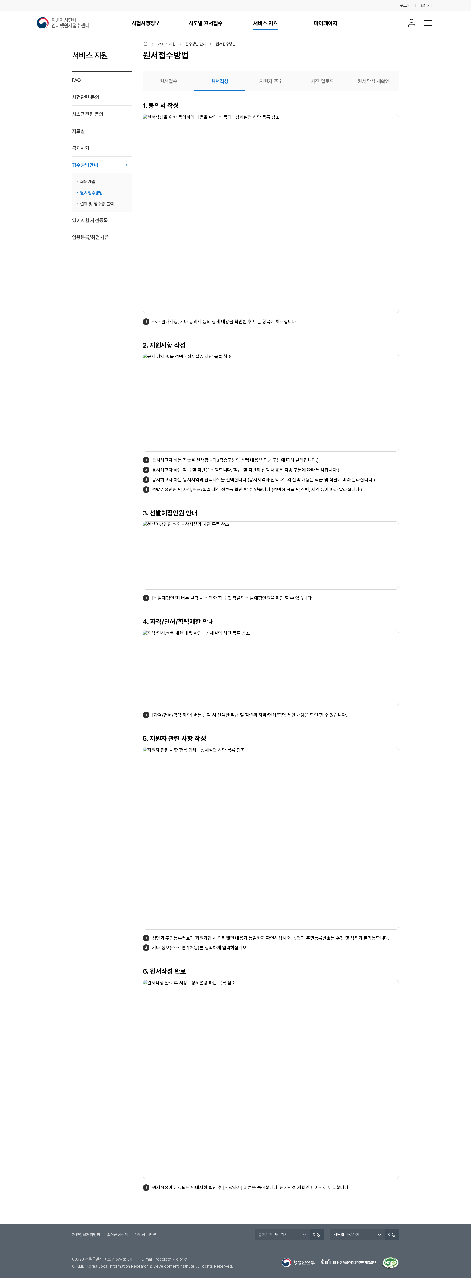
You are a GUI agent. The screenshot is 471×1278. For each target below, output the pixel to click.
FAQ (76, 80)
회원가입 (427, 5)
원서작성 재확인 (374, 81)
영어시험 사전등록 (90, 220)
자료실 (78, 131)
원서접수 (168, 81)
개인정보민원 (145, 1234)
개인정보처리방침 (86, 1234)
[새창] (390, 1263)
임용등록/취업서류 (90, 237)
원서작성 (219, 81)
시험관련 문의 (85, 97)
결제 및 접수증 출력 (97, 203)
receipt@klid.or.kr (171, 1259)
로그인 (405, 5)
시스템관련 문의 (88, 114)
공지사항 (80, 148)
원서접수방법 (91, 192)
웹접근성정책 (117, 1234)
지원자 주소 (271, 81)
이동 (317, 1234)
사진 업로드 (322, 81)
